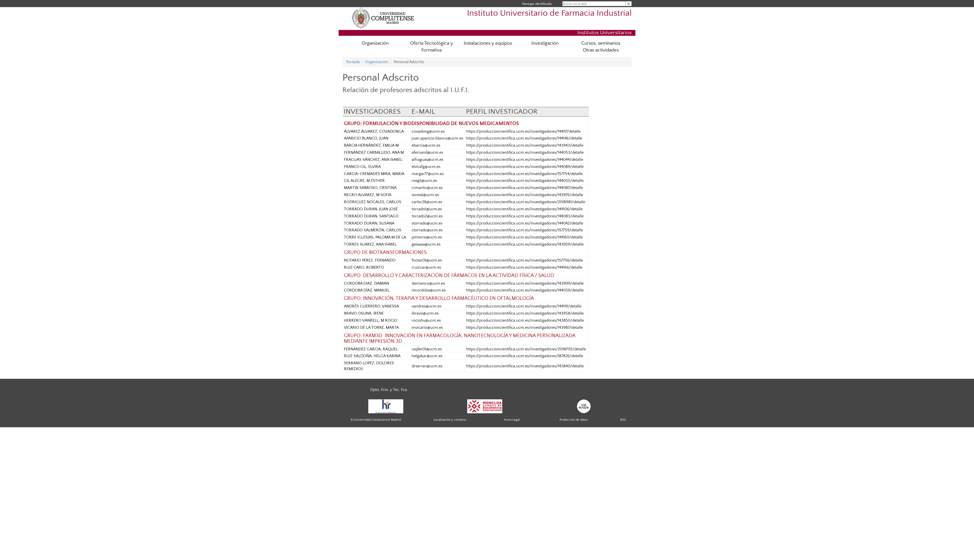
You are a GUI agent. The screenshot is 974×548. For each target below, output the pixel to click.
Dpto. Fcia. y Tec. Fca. (389, 389)
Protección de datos (574, 419)
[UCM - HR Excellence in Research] (385, 406)
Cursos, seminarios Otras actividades (600, 47)
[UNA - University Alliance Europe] (584, 406)
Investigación (545, 43)
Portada (353, 62)
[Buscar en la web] (629, 3)
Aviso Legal (512, 419)
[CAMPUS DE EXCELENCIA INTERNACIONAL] (484, 406)
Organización (375, 43)
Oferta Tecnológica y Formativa (431, 47)
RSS (623, 419)
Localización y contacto (449, 419)
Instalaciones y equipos (488, 43)
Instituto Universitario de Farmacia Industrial (549, 13)
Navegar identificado (537, 4)
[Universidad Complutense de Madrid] (383, 17)
